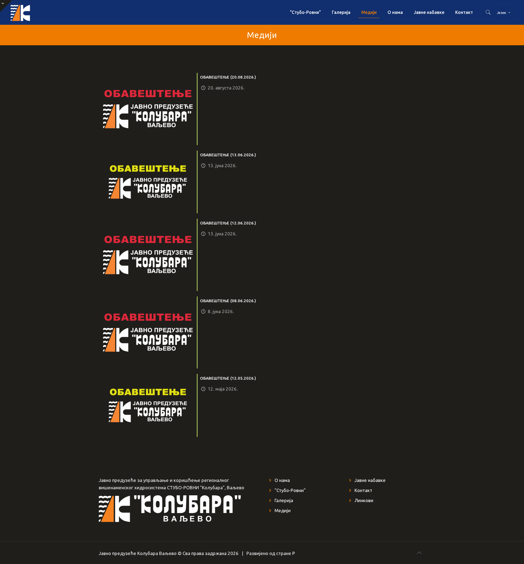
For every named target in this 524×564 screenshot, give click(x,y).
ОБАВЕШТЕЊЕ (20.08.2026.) (228, 77)
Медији (283, 510)
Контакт (363, 490)
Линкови (364, 500)
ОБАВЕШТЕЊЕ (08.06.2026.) (228, 300)
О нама (282, 480)
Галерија (284, 500)
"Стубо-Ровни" (290, 490)
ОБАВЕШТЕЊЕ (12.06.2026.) (228, 223)
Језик (501, 12)
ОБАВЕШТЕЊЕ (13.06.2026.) (228, 154)
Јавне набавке (370, 480)
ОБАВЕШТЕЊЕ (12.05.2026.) (228, 378)
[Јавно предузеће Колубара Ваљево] (20, 12)
